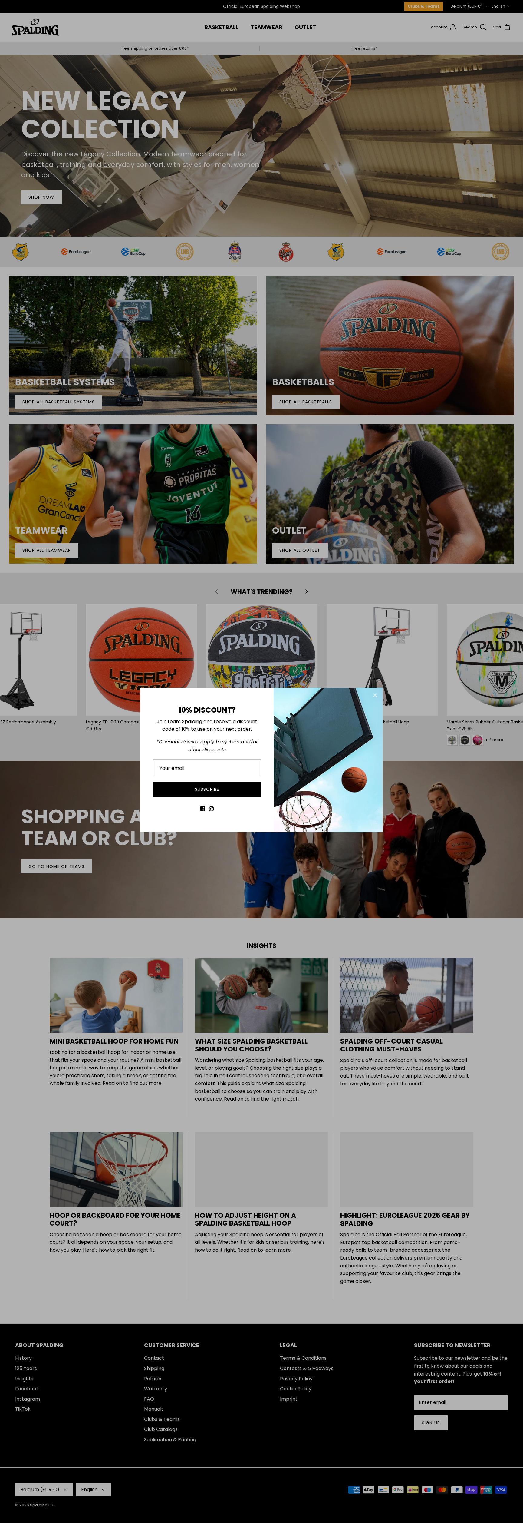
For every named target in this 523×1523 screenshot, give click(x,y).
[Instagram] (211, 808)
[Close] (375, 695)
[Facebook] (202, 808)
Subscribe (207, 789)
